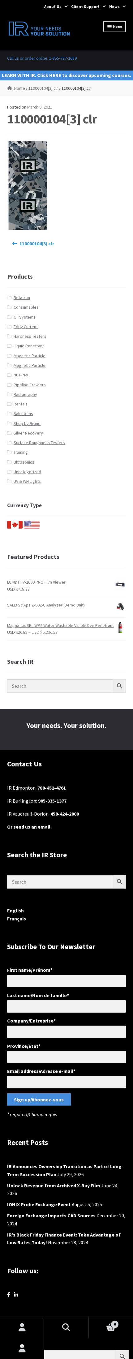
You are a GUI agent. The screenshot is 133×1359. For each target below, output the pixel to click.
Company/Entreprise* (31, 1021)
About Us (53, 6)
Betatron (22, 297)
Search (66, 1327)
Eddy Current (26, 326)
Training (21, 452)
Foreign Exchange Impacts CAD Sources (51, 1215)
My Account (22, 1348)
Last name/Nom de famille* (38, 995)
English (15, 910)
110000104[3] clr (43, 88)
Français (16, 918)
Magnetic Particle (29, 355)
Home (19, 88)
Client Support (85, 6)
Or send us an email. (29, 827)
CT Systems (25, 317)
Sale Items (23, 413)
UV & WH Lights (27, 481)
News (114, 6)
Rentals (21, 404)
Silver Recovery (28, 433)
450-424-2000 (64, 814)
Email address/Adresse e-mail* (41, 1071)
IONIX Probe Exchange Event (39, 1204)
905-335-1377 (52, 801)
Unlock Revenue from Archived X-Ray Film (53, 1185)
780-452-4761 (51, 788)
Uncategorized (27, 471)
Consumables (26, 307)
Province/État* (24, 1046)
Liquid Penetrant (29, 346)
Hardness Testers (30, 336)
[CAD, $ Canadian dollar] (15, 527)
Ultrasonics (24, 462)
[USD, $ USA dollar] (32, 527)
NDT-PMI (21, 375)
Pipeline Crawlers (30, 385)
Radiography (25, 394)
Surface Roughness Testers (39, 442)
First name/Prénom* (30, 970)
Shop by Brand (27, 423)
